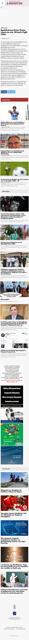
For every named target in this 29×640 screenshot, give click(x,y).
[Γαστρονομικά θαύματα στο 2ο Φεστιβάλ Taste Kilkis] (14, 232)
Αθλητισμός (4, 28)
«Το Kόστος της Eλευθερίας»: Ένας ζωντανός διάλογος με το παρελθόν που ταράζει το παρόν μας (14, 566)
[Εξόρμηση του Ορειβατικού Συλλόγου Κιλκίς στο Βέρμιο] (14, 480)
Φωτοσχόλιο (5, 299)
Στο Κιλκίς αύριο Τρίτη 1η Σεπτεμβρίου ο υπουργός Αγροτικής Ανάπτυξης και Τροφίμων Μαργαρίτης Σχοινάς (14, 323)
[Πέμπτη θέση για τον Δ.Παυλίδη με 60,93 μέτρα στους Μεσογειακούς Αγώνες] (14, 112)
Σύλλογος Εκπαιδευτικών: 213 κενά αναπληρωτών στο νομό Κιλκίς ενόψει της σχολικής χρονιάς (14, 591)
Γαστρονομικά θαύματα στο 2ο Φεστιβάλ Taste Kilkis (11, 243)
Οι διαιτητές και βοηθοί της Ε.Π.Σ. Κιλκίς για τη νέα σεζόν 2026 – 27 (14, 180)
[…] (18, 130)
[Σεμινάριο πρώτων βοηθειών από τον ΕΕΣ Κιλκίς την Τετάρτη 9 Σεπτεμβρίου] (14, 503)
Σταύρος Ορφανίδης (20, 629)
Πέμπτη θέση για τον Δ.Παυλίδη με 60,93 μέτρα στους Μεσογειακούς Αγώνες (12, 123)
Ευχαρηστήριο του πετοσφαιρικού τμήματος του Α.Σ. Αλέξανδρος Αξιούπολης (12, 152)
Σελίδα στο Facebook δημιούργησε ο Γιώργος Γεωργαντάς (13, 351)
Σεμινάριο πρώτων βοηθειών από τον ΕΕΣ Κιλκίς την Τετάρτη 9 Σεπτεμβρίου (13, 515)
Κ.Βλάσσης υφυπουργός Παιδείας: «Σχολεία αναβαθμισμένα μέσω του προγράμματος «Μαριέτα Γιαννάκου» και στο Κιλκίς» (14, 271)
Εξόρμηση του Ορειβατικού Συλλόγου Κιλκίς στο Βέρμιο (11, 491)
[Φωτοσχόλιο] (14, 289)
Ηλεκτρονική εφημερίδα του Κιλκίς (14, 627)
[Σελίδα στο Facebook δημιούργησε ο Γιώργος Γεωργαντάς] (14, 340)
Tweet (13, 92)
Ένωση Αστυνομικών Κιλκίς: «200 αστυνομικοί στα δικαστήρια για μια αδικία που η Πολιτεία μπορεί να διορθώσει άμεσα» (13, 216)
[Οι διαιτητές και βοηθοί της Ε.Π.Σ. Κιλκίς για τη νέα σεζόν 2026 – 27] (14, 169)
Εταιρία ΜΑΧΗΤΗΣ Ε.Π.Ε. (9, 629)
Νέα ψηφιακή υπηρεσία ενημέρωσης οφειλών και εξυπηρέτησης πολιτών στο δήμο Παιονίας (13, 540)
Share (5, 92)
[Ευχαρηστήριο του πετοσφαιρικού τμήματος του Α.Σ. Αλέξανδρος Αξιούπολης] (14, 141)
